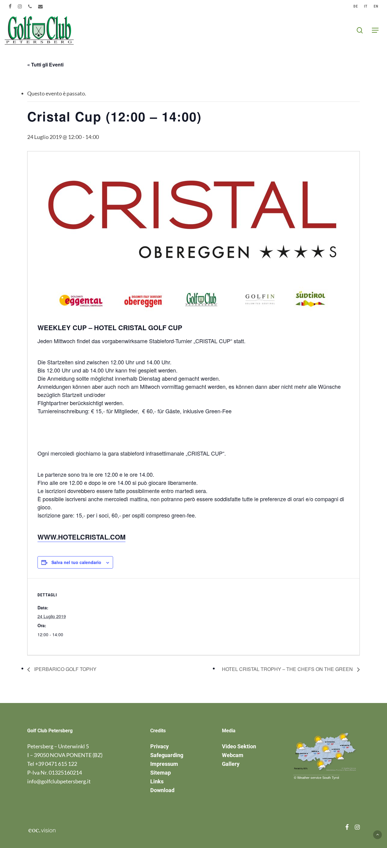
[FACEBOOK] (10, 6)
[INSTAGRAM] (20, 6)
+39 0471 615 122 (56, 763)
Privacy (159, 746)
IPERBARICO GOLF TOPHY (64, 669)
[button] (375, 30)
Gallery (230, 764)
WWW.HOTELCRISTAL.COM (81, 537)
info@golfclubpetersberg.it (59, 781)
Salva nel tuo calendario (76, 562)
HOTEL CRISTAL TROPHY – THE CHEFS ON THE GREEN (288, 669)
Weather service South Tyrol (318, 777)
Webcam (232, 755)
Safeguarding (166, 755)
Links (157, 781)
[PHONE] (30, 6)
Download (162, 790)
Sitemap (160, 772)
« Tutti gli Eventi (45, 64)
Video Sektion (239, 746)
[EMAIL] (40, 6)
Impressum (164, 764)
